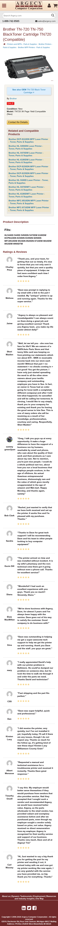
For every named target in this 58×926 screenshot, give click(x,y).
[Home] (4, 44)
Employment (39, 896)
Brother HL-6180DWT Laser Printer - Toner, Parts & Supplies (27, 195)
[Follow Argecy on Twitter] (29, 908)
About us (6, 896)
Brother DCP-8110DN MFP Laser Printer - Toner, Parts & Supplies (28, 140)
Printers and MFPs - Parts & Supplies (22, 44)
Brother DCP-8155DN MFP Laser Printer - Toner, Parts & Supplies (28, 174)
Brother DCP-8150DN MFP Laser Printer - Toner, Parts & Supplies (28, 167)
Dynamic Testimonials (22, 896)
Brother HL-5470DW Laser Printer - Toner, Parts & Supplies (26, 154)
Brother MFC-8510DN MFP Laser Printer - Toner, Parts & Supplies (28, 202)
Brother (13, 98)
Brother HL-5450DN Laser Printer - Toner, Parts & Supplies (26, 147)
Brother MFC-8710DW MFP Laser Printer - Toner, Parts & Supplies (29, 208)
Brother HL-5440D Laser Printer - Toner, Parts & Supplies (28, 181)
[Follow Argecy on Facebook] (34, 908)
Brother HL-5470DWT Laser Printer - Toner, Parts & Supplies (27, 188)
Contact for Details (18, 122)
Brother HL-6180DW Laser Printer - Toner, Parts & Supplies (26, 161)
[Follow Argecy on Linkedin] (24, 908)
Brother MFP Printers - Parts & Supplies (34, 47)
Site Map (40, 899)
